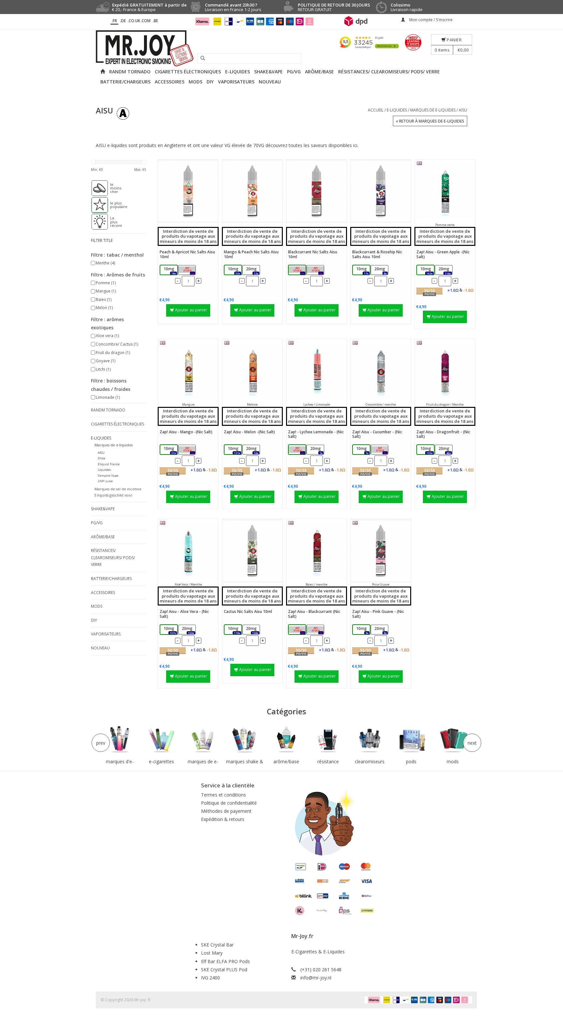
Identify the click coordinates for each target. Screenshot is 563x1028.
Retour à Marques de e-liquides (431, 121)
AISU (463, 110)
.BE (155, 20)
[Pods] (411, 739)
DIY (210, 82)
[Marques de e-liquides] (203, 739)
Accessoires (169, 82)
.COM (146, 20)
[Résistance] (328, 739)
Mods (195, 82)
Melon (104, 307)
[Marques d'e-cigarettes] (120, 739)
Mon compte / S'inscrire (430, 19)
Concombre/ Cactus (117, 344)
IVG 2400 (210, 978)
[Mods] (453, 739)
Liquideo (104, 470)
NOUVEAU (270, 82)
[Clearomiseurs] (369, 739)
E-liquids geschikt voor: (113, 495)
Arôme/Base (319, 71)
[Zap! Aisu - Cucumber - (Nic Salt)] (381, 371)
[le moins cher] (96, 188)
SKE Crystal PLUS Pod (224, 969)
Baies (103, 299)
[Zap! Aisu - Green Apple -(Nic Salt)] (445, 191)
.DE (123, 20)
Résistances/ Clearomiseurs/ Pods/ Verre (389, 71)
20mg (188, 270)
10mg (170, 270)
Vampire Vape (108, 475)
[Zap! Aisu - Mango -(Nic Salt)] (188, 371)
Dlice (101, 458)
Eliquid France (109, 464)
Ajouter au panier (191, 310)
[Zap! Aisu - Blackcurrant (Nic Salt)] (316, 551)
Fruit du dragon (113, 352)
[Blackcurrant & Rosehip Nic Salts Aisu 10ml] (381, 191)
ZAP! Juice (105, 481)
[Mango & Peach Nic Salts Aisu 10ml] (252, 191)
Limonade (108, 397)
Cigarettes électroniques (188, 71)
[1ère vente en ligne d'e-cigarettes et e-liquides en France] (281, 48)
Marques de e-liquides (432, 110)
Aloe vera (107, 335)
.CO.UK (134, 20)
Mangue (106, 291)
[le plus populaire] (96, 205)
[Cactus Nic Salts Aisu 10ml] (252, 551)
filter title (102, 240)
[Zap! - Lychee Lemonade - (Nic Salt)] (316, 371)
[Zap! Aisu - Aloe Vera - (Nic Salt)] (188, 551)
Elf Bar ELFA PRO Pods (225, 961)
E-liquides (237, 71)
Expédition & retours (222, 819)
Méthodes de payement (226, 811)
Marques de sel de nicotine (117, 488)
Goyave (105, 361)
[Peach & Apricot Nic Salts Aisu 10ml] (188, 191)
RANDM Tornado (130, 71)
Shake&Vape (268, 71)
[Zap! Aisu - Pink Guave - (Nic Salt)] (381, 551)
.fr (114, 20)
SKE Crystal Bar (217, 945)
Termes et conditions (223, 795)
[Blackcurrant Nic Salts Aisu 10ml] (316, 191)
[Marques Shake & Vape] (244, 739)
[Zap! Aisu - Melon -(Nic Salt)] (252, 371)
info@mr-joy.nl (315, 978)
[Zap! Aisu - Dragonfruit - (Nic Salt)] (445, 371)
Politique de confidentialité (229, 803)
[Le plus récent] (96, 222)
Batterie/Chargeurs (125, 82)
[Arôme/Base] (286, 739)
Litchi (103, 369)
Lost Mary (212, 953)
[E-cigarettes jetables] (161, 739)
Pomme (106, 283)
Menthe (105, 263)
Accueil (375, 110)
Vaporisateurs (236, 82)
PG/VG (294, 71)
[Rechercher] (200, 58)
